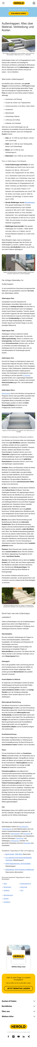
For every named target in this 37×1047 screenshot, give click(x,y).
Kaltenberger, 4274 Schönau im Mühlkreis (19, 869)
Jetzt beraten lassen (18, 988)
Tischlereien (20, 838)
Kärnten (6, 898)
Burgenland (7, 887)
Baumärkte (27, 843)
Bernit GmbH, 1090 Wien (13, 854)
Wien (5, 883)
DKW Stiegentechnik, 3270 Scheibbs (18, 863)
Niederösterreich (25, 883)
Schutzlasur (26, 375)
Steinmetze (26, 833)
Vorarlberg (7, 902)
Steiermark (23, 887)
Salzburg (6, 890)
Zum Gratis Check (18, 13)
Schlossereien (14, 841)
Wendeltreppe (29, 202)
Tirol (21, 890)
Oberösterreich (8, 895)
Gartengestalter (15, 833)
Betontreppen (6, 393)
